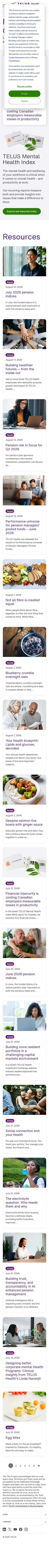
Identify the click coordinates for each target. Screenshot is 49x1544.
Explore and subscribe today (21, 211)
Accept (24, 93)
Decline (24, 101)
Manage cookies (24, 86)
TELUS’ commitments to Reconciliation (25, 1506)
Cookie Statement (16, 57)
